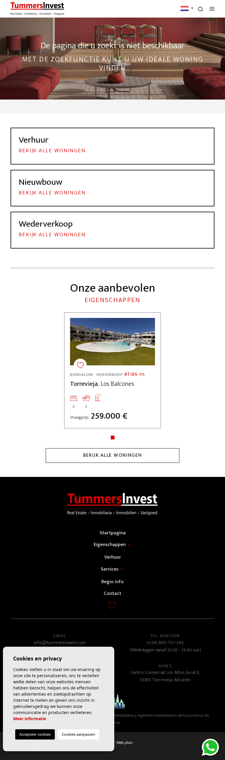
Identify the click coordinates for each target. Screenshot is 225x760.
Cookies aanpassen (78, 734)
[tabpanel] (112, 370)
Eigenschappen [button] (110, 544)
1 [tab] (113, 437)
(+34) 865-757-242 (165, 643)
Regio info (112, 582)
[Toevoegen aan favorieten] (80, 365)
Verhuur (112, 557)
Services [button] (109, 569)
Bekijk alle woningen (112, 455)
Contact (112, 593)
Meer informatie (29, 718)
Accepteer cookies (35, 734)
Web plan (124, 742)
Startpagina (113, 533)
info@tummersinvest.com (60, 643)
